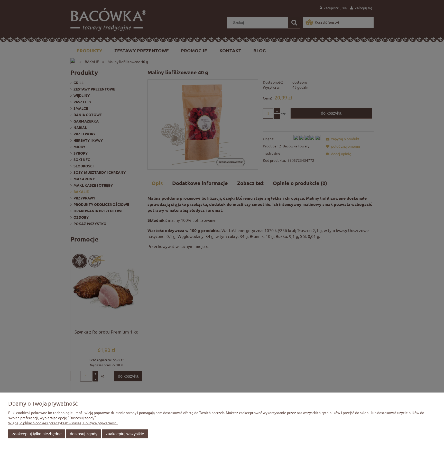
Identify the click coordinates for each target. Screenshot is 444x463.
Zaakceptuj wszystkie (125, 433)
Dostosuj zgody (83, 433)
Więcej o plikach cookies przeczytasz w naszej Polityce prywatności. (63, 422)
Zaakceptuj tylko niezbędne (37, 433)
